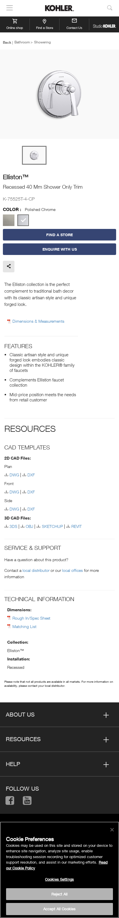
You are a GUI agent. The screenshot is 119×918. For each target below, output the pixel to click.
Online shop (14, 28)
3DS (13, 526)
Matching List (24, 626)
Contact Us (74, 28)
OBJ (29, 526)
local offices (72, 570)
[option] (59, 94)
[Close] (112, 829)
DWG (14, 474)
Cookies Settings (59, 879)
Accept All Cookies (59, 908)
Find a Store (44, 28)
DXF (31, 474)
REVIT (76, 526)
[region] (59, 870)
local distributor (36, 570)
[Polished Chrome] (23, 220)
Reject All (59, 894)
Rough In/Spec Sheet (31, 618)
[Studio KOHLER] (104, 24)
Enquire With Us (59, 249)
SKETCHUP (52, 526)
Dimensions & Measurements (38, 321)
